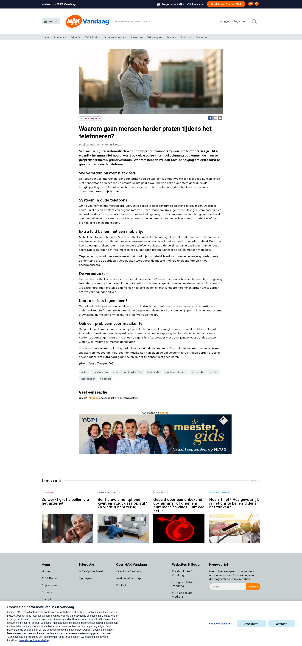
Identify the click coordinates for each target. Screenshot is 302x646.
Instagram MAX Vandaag (182, 584)
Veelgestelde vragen (129, 578)
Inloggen (225, 21)
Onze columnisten (115, 37)
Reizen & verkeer (219, 492)
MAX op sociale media (182, 594)
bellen (84, 372)
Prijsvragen (154, 37)
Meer (254, 480)
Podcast (186, 37)
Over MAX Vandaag (129, 571)
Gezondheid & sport (91, 118)
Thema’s (59, 37)
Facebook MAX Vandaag (182, 573)
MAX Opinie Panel (91, 571)
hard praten (100, 372)
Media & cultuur (107, 492)
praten (214, 372)
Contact (121, 585)
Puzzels (171, 37)
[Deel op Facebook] (210, 118)
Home (45, 37)
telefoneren (88, 378)
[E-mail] (215, 118)
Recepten (137, 37)
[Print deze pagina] (220, 118)
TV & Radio (92, 37)
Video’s (75, 37)
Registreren (241, 21)
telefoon (105, 378)
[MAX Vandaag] (87, 21)
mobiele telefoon (175, 372)
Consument (49, 492)
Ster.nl (164, 412)
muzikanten (198, 372)
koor (115, 372)
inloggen (93, 397)
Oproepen (202, 37)
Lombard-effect (133, 372)
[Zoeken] (254, 21)
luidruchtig (153, 372)
